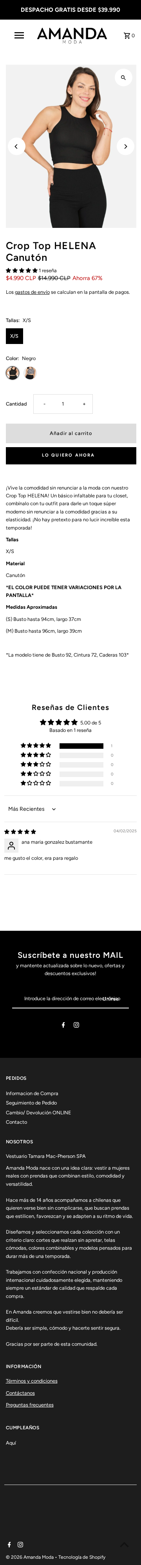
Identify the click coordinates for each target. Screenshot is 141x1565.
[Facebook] (63, 1026)
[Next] (125, 146)
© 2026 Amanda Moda (30, 1557)
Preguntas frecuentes (30, 1405)
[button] (22, 270)
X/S (14, 336)
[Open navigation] (18, 35)
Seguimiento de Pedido (31, 1103)
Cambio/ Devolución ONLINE (38, 1113)
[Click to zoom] (123, 77)
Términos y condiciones (32, 1381)
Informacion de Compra (32, 1093)
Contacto (16, 1122)
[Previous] (16, 146)
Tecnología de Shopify (81, 1557)
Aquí (11, 1443)
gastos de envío (32, 292)
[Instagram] (76, 1026)
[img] (20, 832)
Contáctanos (20, 1393)
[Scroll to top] (124, 1544)
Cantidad (16, 404)
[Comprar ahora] (71, 455)
